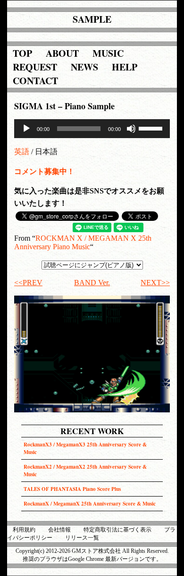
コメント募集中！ (44, 171)
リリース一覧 (82, 537)
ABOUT (62, 53)
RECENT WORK (92, 431)
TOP (22, 53)
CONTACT (35, 80)
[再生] (26, 128)
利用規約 (24, 529)
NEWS (84, 67)
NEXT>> (155, 283)
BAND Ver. (92, 283)
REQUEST (35, 67)
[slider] (152, 127)
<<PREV (28, 283)
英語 (21, 152)
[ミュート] (131, 128)
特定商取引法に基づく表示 (117, 529)
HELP (124, 67)
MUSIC (108, 53)
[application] (92, 128)
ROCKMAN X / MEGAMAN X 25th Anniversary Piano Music (82, 242)
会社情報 (59, 529)
